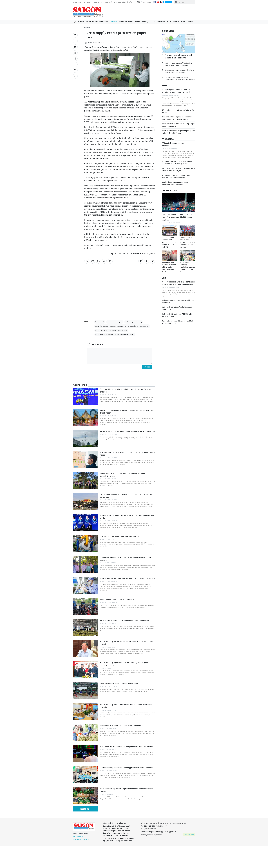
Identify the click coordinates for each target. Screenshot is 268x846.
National (81, 22)
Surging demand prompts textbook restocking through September (175, 183)
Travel (183, 22)
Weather (190, 22)
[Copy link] (75, 64)
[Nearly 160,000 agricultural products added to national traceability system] (85, 480)
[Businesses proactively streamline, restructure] (85, 543)
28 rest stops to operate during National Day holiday (178, 111)
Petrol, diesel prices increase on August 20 (117, 599)
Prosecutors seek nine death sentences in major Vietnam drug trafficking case (178, 283)
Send (149, 367)
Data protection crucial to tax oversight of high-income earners (177, 322)
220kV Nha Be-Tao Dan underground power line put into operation (127, 431)
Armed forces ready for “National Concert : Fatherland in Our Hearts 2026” (187, 242)
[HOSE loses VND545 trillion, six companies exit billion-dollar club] (85, 753)
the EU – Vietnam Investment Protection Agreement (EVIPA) (114, 334)
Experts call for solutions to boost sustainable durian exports (125, 620)
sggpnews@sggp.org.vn (81, 839)
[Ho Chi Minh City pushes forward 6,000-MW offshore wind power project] (85, 648)
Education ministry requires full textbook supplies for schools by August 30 (177, 163)
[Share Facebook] (75, 41)
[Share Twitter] (75, 46)
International (104, 22)
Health (121, 22)
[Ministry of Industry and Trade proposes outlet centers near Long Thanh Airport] (85, 417)
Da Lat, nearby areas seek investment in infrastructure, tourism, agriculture (126, 495)
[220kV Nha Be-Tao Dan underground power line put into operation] (85, 438)
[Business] (75, 76)
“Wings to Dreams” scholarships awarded (175, 144)
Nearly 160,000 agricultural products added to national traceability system (122, 474)
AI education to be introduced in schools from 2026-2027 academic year (176, 176)
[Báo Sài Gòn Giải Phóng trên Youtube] (158, 2)
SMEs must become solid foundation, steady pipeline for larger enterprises (125, 390)
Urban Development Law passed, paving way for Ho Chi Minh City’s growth (178, 132)
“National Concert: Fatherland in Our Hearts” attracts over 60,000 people (177, 217)
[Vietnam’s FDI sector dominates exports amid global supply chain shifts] (85, 522)
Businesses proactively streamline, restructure (119, 536)
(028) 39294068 (78, 836)
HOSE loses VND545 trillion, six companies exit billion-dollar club (126, 746)
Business (114, 22)
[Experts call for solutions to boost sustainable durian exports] (85, 627)
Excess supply (99, 322)
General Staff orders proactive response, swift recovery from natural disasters (177, 118)
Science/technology (164, 22)
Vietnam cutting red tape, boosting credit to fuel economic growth (127, 578)
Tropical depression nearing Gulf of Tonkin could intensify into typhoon (180, 71)
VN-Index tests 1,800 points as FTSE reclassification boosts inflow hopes (127, 453)
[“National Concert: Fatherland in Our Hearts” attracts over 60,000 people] (178, 202)
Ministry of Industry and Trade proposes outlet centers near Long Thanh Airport (127, 411)
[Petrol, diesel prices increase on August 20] (85, 606)
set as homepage (189, 835)
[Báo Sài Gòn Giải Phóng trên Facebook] (154, 2)
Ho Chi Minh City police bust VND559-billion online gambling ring (177, 315)
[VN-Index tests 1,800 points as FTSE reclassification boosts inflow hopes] (85, 459)
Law (153, 22)
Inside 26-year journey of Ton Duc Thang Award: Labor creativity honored (179, 64)
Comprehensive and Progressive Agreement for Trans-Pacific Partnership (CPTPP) (122, 326)
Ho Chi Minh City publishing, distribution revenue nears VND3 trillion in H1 (187, 267)
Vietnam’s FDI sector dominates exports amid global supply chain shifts (127, 516)
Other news (80, 385)
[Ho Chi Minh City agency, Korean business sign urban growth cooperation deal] (85, 669)
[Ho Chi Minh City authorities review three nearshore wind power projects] (85, 711)
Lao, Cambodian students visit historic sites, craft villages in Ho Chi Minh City (169, 242)
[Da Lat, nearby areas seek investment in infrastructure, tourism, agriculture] (85, 501)
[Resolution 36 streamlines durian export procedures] (85, 732)
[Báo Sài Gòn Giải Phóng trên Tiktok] (161, 2)
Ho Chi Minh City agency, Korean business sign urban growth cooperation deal (124, 663)
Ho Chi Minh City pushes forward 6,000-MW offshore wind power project (126, 642)
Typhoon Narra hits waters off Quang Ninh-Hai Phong (179, 56)
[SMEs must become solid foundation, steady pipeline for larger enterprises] (85, 396)
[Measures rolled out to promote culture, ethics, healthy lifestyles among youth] (169, 255)
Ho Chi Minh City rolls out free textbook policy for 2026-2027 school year (178, 169)
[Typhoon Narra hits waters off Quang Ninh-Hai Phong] (178, 43)
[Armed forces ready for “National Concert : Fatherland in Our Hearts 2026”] (187, 230)
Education (129, 22)
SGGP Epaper (147, 2)
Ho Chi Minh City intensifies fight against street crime (177, 308)
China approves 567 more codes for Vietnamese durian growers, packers (126, 558)
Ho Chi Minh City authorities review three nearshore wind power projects (126, 705)
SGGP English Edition (88, 12)
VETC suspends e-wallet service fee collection (119, 683)
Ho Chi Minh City (91, 22)
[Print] (75, 58)
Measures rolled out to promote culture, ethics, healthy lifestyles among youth (169, 267)
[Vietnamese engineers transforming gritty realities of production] (85, 774)
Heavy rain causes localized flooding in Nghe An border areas (178, 125)
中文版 (137, 2)
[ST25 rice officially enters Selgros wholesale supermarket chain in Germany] (85, 795)
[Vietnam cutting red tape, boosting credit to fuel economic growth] (85, 585)
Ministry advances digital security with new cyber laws (178, 301)
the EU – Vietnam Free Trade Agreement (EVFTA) (111, 330)
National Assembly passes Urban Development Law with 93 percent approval (180, 78)
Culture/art (145, 22)
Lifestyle (176, 22)
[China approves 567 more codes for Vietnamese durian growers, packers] (85, 564)
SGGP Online (98, 2)
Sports (137, 22)
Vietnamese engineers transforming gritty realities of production (126, 768)
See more (84, 809)
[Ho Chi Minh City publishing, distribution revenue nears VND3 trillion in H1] (187, 255)
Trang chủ (75, 22)
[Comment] (75, 70)
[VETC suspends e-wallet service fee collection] (85, 690)
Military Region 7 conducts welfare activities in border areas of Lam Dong (177, 90)
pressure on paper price (115, 322)
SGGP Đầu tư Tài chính (125, 2)
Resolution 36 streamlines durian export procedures (121, 725)
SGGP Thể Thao (110, 2)
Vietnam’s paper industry (133, 322)
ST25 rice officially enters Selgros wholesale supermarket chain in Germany (127, 790)
